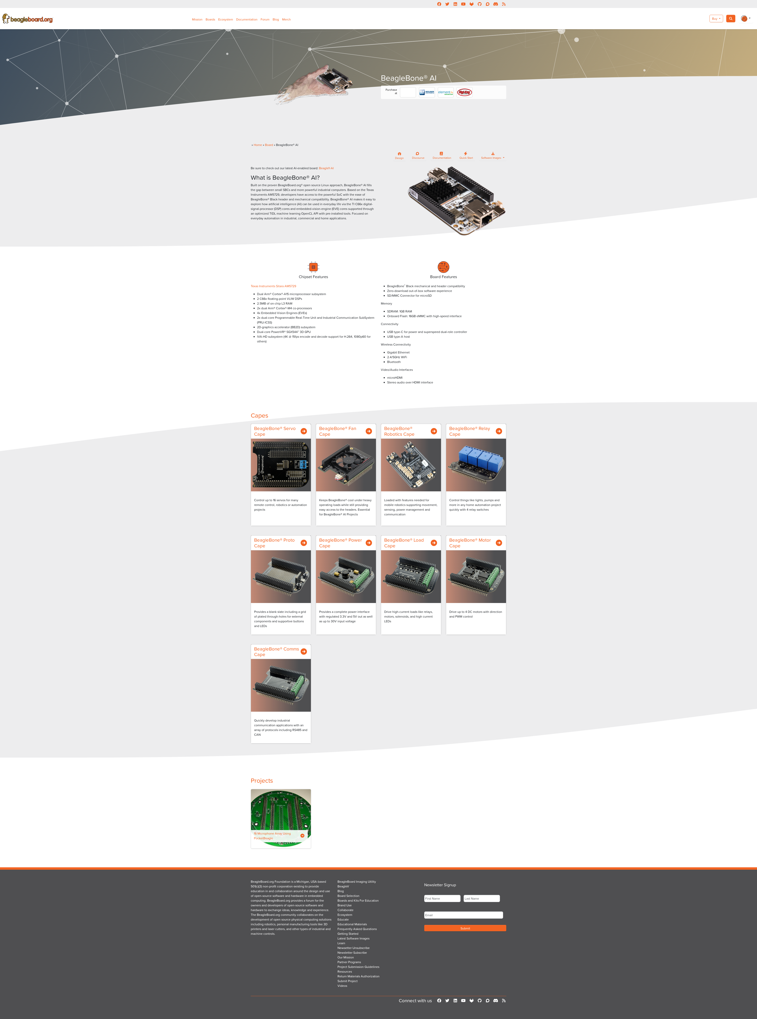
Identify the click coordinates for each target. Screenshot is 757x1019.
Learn (341, 943)
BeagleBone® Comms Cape (276, 651)
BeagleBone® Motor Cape (470, 543)
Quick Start (466, 158)
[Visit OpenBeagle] (471, 4)
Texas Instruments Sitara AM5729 (273, 286)
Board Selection (348, 896)
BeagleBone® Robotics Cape (399, 431)
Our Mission (345, 957)
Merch (286, 19)
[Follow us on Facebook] (439, 4)
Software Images (491, 158)
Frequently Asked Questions (357, 929)
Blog (276, 19)
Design (399, 158)
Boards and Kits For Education (358, 900)
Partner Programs (349, 962)
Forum (265, 19)
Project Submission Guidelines (358, 967)
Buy (715, 18)
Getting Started (347, 933)
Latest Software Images (353, 938)
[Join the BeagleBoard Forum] (487, 4)
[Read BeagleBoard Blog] (503, 4)
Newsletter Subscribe (352, 952)
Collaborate (345, 910)
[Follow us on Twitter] (447, 4)
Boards (210, 19)
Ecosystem (225, 19)
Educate (343, 919)
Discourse (418, 158)
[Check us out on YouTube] (463, 4)
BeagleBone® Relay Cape (469, 431)
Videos (342, 985)
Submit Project (347, 981)
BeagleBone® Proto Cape (274, 543)
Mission (197, 19)
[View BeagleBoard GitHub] (479, 4)
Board (269, 145)
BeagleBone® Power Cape (340, 543)
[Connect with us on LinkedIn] (455, 4)
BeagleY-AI (326, 168)
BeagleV (343, 886)
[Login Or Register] (745, 18)
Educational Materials (352, 924)
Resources (344, 971)
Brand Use (344, 905)
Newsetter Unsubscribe (353, 948)
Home (258, 145)
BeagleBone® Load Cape (404, 543)
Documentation (246, 19)
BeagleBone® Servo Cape (275, 431)
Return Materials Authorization (358, 976)
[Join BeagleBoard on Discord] (495, 4)
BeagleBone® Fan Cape (337, 431)
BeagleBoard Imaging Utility (356, 881)
